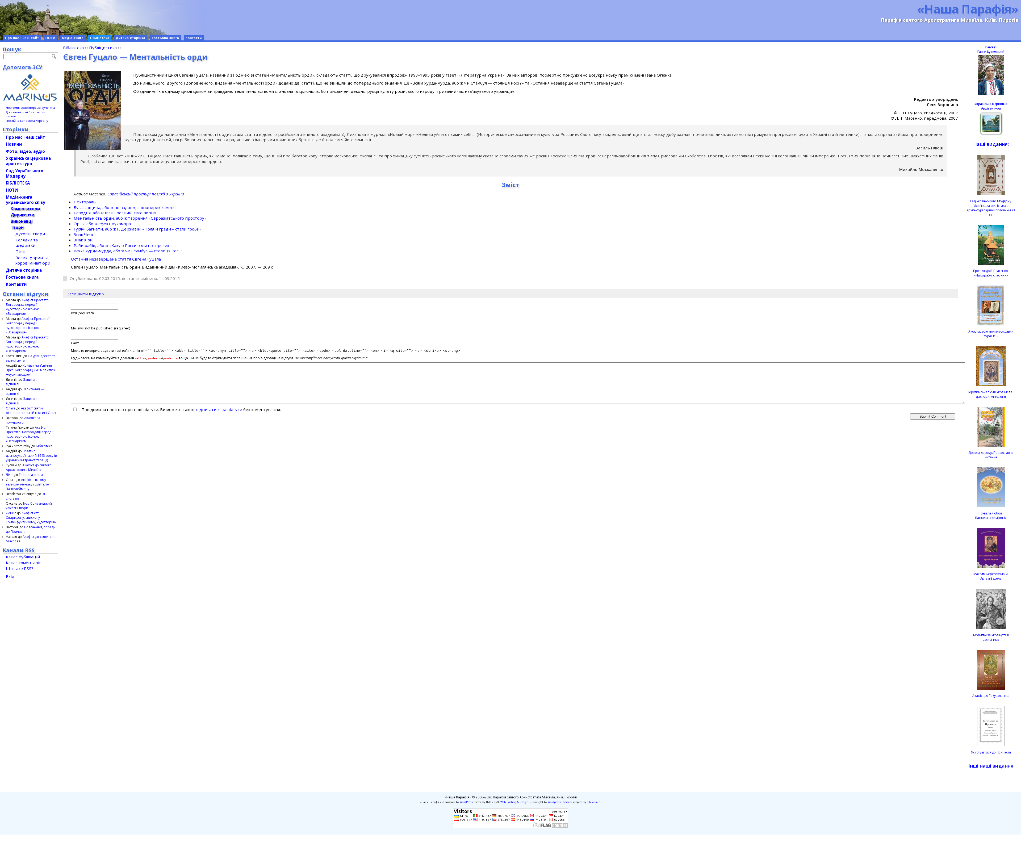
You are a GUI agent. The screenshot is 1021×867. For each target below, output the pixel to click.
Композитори (25, 208)
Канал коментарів (23, 562)
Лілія (9, 474)
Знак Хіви (83, 239)
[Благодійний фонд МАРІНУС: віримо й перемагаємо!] (30, 87)
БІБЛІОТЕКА (18, 183)
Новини (14, 144)
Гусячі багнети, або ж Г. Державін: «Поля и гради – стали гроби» (138, 229)
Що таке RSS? (19, 568)
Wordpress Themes (559, 802)
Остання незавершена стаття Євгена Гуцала (116, 259)
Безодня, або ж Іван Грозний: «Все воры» (115, 212)
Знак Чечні (84, 234)
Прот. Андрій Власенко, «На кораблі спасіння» (991, 273)
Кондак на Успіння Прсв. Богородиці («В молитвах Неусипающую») (30, 370)
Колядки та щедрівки (26, 242)
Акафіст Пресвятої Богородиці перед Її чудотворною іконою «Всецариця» (27, 307)
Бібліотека (100, 38)
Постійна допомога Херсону (27, 121)
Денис (11, 513)
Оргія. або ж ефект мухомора (102, 223)
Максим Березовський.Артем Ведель (991, 576)
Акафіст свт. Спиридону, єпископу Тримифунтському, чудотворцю (31, 517)
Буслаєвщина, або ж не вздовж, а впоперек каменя (124, 207)
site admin (593, 802)
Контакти (194, 38)
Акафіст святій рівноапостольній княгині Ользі (31, 410)
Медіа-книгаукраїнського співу (25, 199)
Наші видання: (991, 144)
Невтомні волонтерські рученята (30, 108)
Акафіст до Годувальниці (990, 695)
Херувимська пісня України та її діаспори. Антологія (991, 394)
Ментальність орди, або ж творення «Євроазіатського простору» (140, 218)
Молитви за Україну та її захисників (991, 637)
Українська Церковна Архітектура (990, 106)
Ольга (10, 408)
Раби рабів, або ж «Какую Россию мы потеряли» (121, 245)
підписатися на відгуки (219, 409)
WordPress (466, 802)
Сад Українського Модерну (24, 173)
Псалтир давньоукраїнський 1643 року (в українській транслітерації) (31, 455)
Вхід (10, 576)
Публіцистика (103, 47)
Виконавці (21, 221)
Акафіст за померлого (23, 420)
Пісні (20, 251)
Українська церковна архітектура (28, 161)
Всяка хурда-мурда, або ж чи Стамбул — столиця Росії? (128, 250)
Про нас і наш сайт (22, 38)
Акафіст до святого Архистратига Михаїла (29, 467)
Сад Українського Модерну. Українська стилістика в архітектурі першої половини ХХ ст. (991, 208)
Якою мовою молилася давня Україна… (990, 333)
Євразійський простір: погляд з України (145, 193)
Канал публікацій (23, 556)
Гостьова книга (165, 38)
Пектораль (85, 201)
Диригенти (22, 214)
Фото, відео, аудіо (25, 151)
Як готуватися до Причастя (991, 752)
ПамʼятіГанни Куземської (990, 49)
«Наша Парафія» (967, 9)
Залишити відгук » (85, 293)
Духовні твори (30, 233)
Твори (17, 227)
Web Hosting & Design (514, 802)
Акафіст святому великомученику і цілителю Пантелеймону (27, 484)
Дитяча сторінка (130, 38)
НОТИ (50, 38)
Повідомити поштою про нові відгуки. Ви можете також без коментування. (180, 409)
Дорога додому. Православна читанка (990, 454)
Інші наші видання (991, 766)
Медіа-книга (73, 38)
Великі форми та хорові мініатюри (32, 260)
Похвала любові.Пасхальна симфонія (991, 515)
